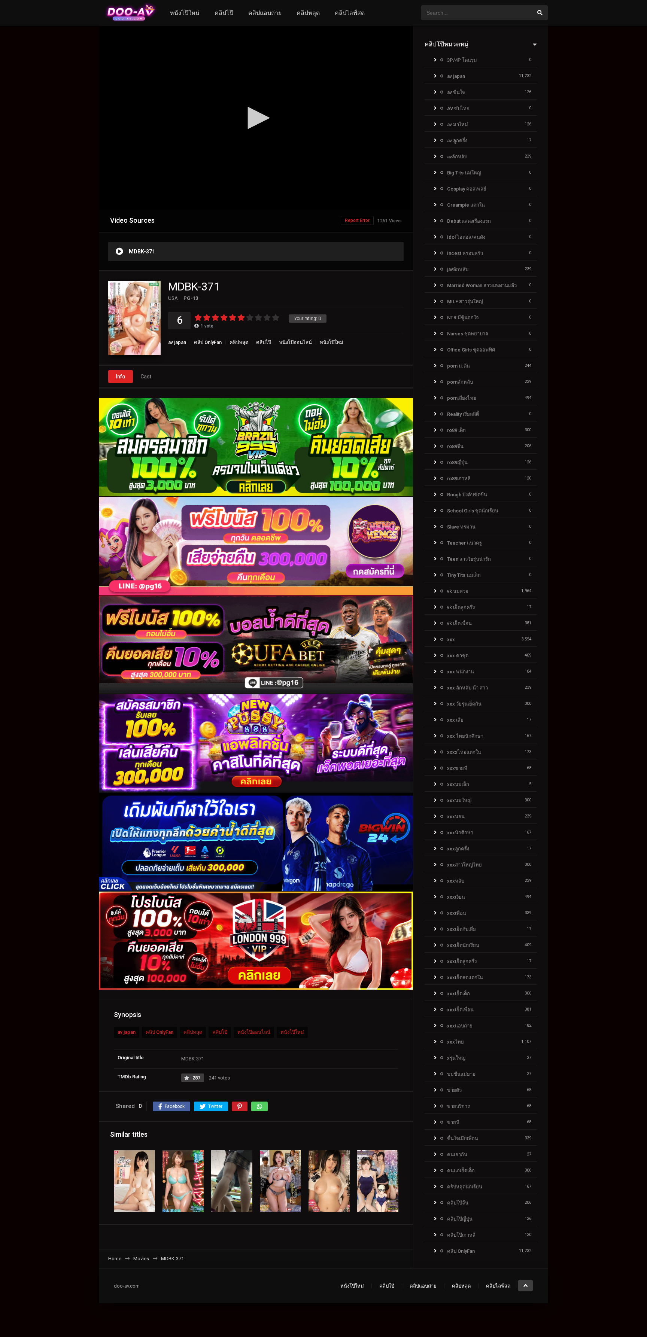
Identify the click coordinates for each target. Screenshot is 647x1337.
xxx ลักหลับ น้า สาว (467, 688)
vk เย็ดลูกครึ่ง (461, 607)
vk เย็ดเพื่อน (459, 623)
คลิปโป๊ (224, 12)
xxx (451, 639)
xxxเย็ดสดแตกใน (465, 977)
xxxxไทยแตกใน (464, 752)
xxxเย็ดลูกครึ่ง (462, 961)
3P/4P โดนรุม (462, 60)
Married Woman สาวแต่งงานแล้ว (482, 285)
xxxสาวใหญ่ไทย (464, 865)
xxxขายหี (457, 768)
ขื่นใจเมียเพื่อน (462, 1138)
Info (120, 377)
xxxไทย (455, 1042)
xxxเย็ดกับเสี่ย (461, 929)
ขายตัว (454, 1090)
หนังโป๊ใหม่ (185, 12)
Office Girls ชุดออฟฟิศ (471, 350)
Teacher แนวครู (464, 543)
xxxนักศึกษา (460, 832)
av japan (177, 342)
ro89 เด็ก (456, 430)
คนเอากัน (457, 1154)
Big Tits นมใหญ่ (464, 173)
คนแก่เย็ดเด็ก (461, 1170)
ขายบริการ (458, 1106)
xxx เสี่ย (455, 720)
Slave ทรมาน (461, 527)
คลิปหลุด (308, 12)
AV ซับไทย (458, 108)
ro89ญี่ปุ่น (457, 462)
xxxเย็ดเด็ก (458, 993)
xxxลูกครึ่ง (458, 849)
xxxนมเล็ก (458, 784)
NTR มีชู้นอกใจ (463, 317)
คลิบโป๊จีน (457, 1203)
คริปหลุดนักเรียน (464, 1187)
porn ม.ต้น (458, 366)
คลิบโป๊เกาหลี (461, 1235)
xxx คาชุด (457, 655)
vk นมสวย (457, 591)
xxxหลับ (455, 881)
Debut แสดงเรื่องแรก (469, 221)
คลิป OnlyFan (208, 342)
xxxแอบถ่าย (460, 1026)
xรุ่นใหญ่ (456, 1058)
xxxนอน (456, 816)
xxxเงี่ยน (456, 897)
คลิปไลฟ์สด (350, 12)
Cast (145, 377)
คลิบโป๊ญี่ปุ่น (460, 1219)
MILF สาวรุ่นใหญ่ (465, 301)
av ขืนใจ (456, 92)
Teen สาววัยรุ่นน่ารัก (469, 559)
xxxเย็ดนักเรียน (463, 945)
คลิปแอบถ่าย (265, 12)
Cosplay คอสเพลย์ (466, 189)
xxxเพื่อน (456, 913)
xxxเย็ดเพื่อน (460, 1009)
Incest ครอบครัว (465, 253)
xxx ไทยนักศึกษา (465, 736)
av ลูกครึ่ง (457, 140)
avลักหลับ (457, 156)
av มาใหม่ (457, 124)
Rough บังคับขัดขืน (467, 494)
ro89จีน (455, 446)
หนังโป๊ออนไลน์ (295, 342)
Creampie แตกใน (466, 205)
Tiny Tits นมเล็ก (464, 575)
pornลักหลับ (460, 382)
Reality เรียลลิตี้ (463, 414)
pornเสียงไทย (461, 398)
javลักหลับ (457, 269)
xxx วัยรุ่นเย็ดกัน (464, 704)
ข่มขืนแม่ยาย (461, 1074)
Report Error (357, 220)
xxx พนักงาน (460, 671)
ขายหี (453, 1122)
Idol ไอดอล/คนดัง (466, 237)
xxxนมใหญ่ (459, 800)
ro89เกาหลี (459, 478)
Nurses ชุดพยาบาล (467, 333)
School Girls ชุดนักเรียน (472, 511)
